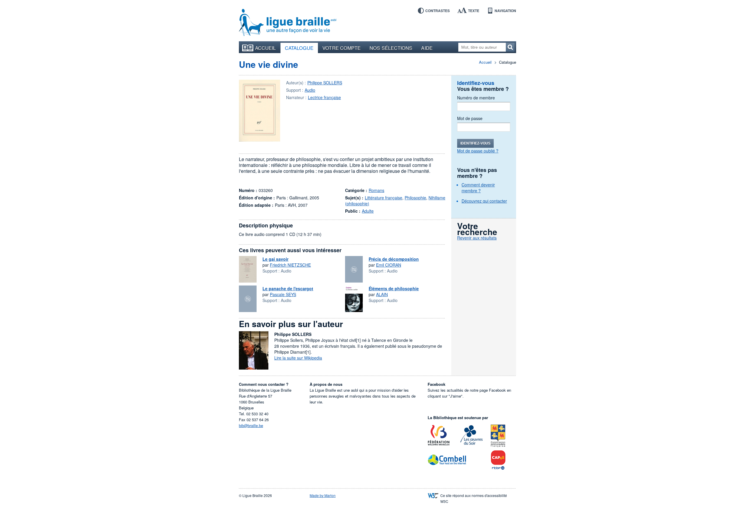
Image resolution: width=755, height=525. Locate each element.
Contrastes (437, 10)
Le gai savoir (275, 259)
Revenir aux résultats (477, 238)
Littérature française (383, 198)
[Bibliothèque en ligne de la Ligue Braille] (287, 22)
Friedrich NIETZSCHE (290, 265)
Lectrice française (324, 97)
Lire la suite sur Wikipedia (298, 358)
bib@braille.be (251, 425)
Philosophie (415, 198)
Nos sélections (391, 47)
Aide (426, 47)
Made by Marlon (323, 495)
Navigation (505, 10)
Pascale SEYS (283, 294)
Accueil (265, 47)
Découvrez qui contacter (484, 201)
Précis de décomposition (394, 259)
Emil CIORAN (388, 265)
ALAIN (382, 294)
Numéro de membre (476, 98)
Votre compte (341, 47)
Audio (310, 90)
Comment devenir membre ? (478, 187)
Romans (376, 190)
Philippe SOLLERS (324, 83)
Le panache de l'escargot (287, 288)
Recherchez (510, 47)
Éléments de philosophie (394, 288)
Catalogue (299, 47)
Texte (473, 10)
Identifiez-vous (475, 143)
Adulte (368, 211)
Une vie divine (268, 64)
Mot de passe (469, 118)
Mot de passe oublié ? (477, 151)
